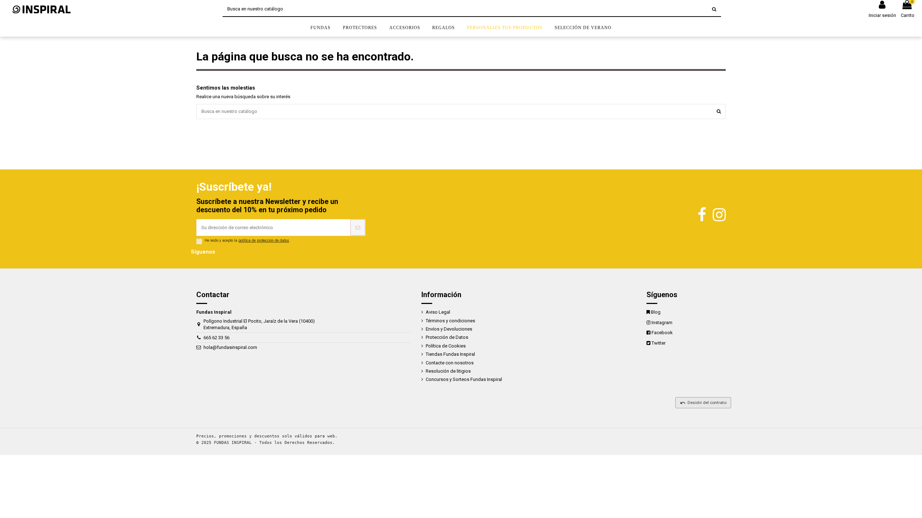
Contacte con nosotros (450, 362)
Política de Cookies (446, 346)
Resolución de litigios (448, 371)
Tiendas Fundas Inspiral (450, 354)
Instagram (662, 322)
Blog (656, 312)
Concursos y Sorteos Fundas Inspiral (464, 379)
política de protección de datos (263, 240)
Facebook (662, 332)
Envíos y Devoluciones (449, 329)
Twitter (659, 343)
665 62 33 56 (216, 337)
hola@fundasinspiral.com (230, 347)
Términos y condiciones (450, 320)
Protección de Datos (447, 337)
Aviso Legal (438, 312)
